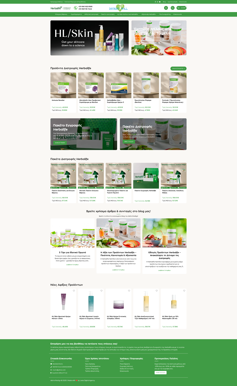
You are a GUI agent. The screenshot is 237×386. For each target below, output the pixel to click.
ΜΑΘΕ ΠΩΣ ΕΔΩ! (160, 372)
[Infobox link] (83, 7)
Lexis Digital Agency (87, 380)
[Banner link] (159, 37)
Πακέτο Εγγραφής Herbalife (145, 190)
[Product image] (63, 85)
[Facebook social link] (155, 2)
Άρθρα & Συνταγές (127, 368)
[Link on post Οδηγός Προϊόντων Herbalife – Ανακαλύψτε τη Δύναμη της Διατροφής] (164, 233)
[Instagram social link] (157, 2)
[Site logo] (60, 8)
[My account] (166, 8)
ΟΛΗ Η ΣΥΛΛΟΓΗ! (177, 68)
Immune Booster (58, 100)
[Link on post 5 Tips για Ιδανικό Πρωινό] (72, 233)
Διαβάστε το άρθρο (72, 264)
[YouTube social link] (159, 2)
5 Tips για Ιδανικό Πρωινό (72, 253)
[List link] (66, 367)
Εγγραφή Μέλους (126, 366)
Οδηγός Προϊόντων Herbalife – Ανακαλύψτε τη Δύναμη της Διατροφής (164, 255)
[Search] (173, 8)
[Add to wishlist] (74, 74)
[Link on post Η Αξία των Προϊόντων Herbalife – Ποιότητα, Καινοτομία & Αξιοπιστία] (118, 233)
